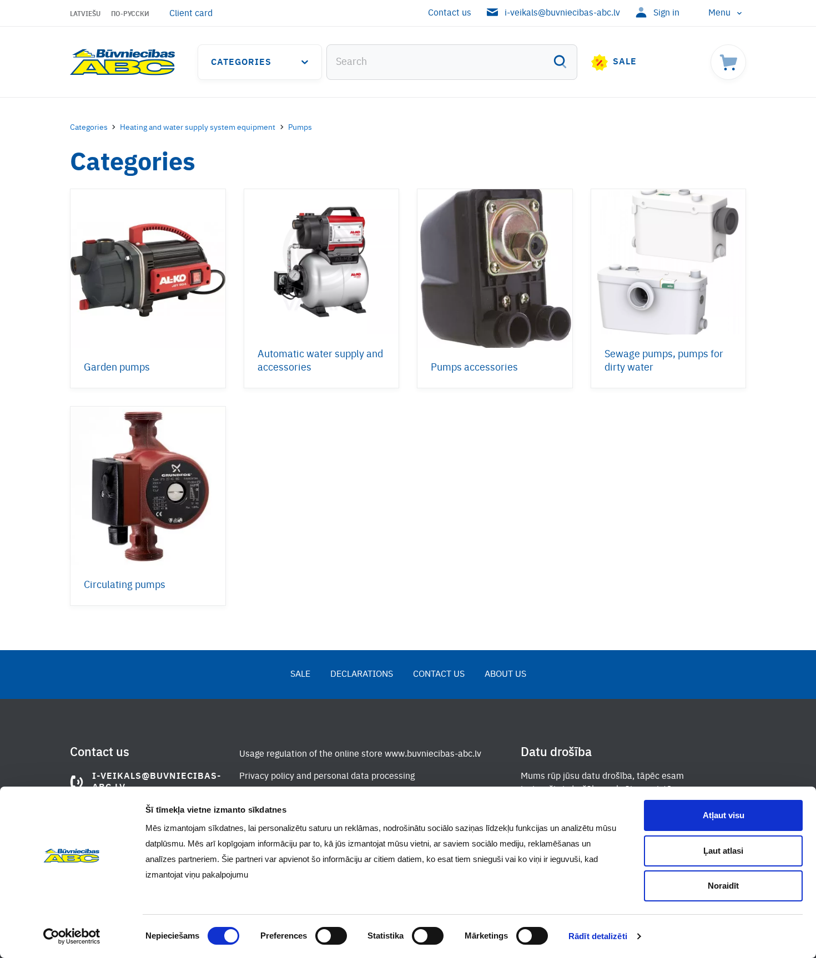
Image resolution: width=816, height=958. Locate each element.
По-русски (130, 14)
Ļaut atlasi (723, 850)
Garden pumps (117, 368)
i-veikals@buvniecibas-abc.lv (562, 13)
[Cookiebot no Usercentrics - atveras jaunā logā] (71, 936)
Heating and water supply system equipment (197, 127)
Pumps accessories (474, 368)
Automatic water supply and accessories (320, 361)
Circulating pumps (124, 585)
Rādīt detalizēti (597, 936)
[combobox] (451, 62)
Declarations (361, 674)
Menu (719, 13)
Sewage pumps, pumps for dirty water (664, 361)
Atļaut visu (723, 815)
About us (505, 674)
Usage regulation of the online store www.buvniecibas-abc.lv (360, 754)
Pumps (300, 127)
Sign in (666, 13)
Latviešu (85, 14)
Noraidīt (723, 885)
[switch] (331, 936)
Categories (241, 62)
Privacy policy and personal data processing (327, 776)
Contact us (449, 13)
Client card (191, 13)
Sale (625, 62)
